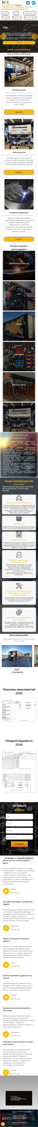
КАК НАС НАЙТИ (30, 17)
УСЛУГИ (5, 13)
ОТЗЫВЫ (5, 17)
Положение (26, 849)
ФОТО (16, 13)
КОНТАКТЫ (17, 17)
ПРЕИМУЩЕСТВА (29, 13)
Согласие (10, 850)
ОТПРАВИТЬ (19, 844)
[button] (3, 36)
